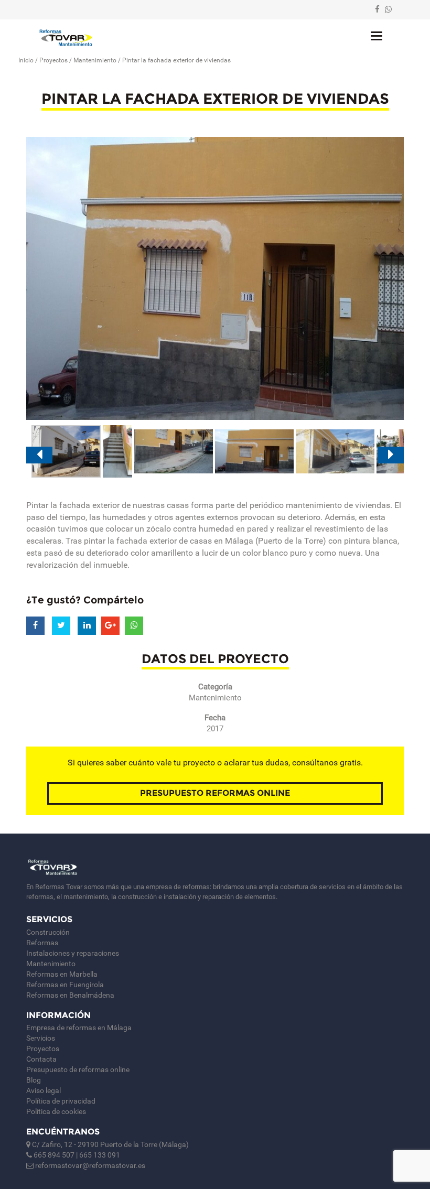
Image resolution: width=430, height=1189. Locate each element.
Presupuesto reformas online (215, 793)
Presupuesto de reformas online (78, 1069)
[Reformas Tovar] (66, 37)
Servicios (40, 1038)
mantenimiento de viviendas (338, 505)
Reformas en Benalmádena (70, 995)
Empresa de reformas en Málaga (79, 1027)
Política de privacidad (60, 1101)
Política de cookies (56, 1111)
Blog (33, 1080)
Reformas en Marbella (62, 974)
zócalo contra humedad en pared (207, 529)
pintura (357, 541)
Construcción (48, 932)
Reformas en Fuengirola (65, 984)
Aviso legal (43, 1090)
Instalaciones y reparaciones (72, 953)
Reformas (42, 942)
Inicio (26, 60)
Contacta (41, 1059)
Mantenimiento (94, 60)
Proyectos (53, 60)
